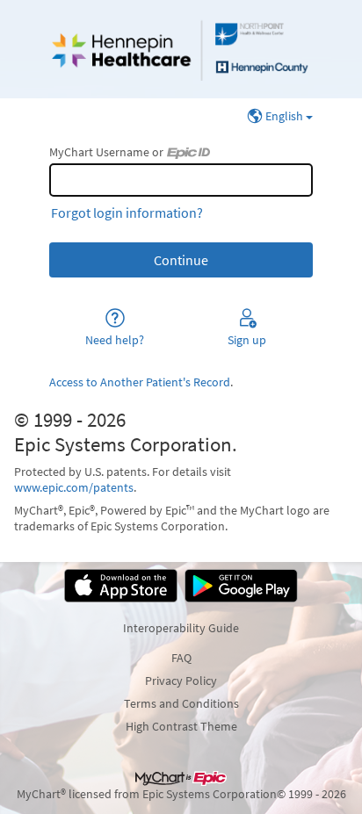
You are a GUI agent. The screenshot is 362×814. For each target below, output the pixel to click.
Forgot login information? (127, 212)
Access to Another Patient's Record (139, 382)
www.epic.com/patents (74, 487)
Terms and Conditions (181, 703)
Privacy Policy (181, 680)
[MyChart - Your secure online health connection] (181, 49)
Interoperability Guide (181, 628)
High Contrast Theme (181, 726)
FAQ (181, 658)
